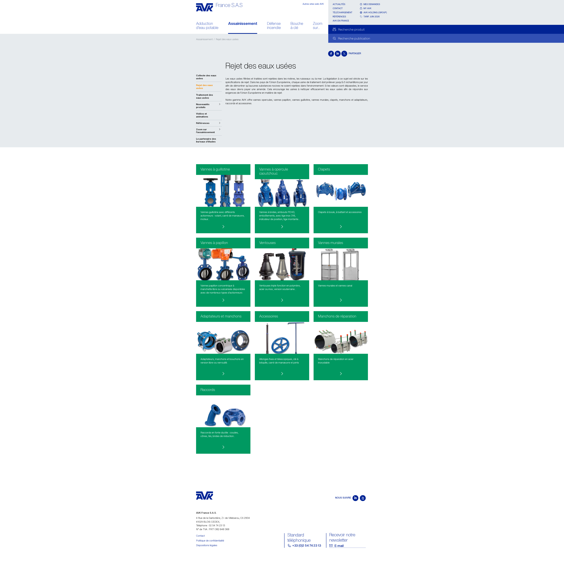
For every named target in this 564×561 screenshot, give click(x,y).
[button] (209, 105)
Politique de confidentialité (210, 540)
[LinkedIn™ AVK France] (355, 498)
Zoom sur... (317, 25)
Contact (338, 8)
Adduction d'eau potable (207, 25)
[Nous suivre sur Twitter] (344, 54)
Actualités (339, 4)
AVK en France (341, 20)
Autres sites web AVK (313, 3)
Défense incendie (274, 25)
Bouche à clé (297, 25)
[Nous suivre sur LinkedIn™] (338, 54)
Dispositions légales (206, 545)
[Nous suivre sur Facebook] (331, 54)
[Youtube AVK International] (363, 498)
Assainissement (242, 23)
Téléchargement (342, 12)
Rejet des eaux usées (227, 39)
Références (339, 16)
